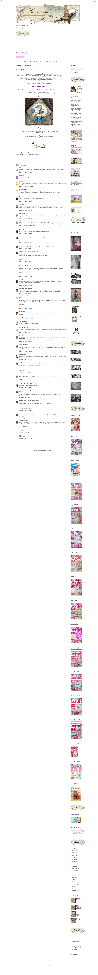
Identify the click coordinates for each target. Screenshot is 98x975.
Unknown (21, 167)
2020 (74, 848)
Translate (75, 72)
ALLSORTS (43, 75)
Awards (68, 61)
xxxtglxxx (21, 362)
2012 (74, 863)
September (75, 872)
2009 (74, 890)
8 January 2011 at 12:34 (25, 201)
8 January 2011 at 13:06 (25, 233)
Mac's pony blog (76, 316)
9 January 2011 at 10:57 (25, 381)
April (73, 881)
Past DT (30, 61)
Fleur (79, 86)
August (74, 873)
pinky (20, 175)
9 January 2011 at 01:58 (25, 372)
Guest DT (35, 61)
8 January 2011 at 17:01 (25, 285)
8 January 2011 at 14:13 (25, 242)
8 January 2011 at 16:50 (25, 276)
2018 (73, 852)
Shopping (62, 61)
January (74, 886)
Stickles (37, 154)
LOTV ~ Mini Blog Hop (78, 919)
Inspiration (55, 61)
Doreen (21, 244)
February (74, 884)
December (74, 866)
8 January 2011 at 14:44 (25, 248)
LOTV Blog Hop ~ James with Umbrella (79, 907)
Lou (20, 279)
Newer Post (20, 447)
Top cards (42, 61)
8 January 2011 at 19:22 (25, 308)
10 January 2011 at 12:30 (26, 428)
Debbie (20, 220)
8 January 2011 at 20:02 (26, 318)
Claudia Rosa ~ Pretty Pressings (27, 251)
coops (20, 311)
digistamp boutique (48, 79)
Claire (20, 229)
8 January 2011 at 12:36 (25, 210)
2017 (73, 854)
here (47, 95)
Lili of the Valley (30, 154)
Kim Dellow (22, 321)
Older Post (64, 447)
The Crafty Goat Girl (24, 288)
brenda (20, 236)
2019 (74, 850)
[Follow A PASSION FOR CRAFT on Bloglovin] (22, 53)
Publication (48, 61)
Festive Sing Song (79, 899)
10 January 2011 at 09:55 (26, 418)
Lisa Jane (21, 213)
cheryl (20, 181)
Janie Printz (22, 344)
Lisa (20, 374)
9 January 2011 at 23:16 (25, 410)
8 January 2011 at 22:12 (25, 341)
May (73, 879)
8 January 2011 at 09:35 (26, 186)
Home (18, 61)
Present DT (24, 61)
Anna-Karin (22, 430)
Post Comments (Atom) (45, 450)
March (73, 883)
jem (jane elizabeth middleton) (26, 383)
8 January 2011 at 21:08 (25, 325)
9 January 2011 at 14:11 (25, 397)
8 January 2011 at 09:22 (26, 178)
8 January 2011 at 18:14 (25, 293)
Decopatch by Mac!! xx (75, 307)
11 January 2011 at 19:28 (25, 438)
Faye (20, 204)
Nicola (20, 413)
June (73, 877)
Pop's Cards (22, 327)
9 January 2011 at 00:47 (26, 359)
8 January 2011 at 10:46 (25, 194)
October (74, 870)
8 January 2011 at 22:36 (25, 351)
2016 (74, 855)
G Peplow (21, 189)
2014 (73, 859)
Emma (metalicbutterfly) (25, 390)
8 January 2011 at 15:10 (25, 261)
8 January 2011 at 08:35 (26, 172)
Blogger (52, 965)
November (74, 868)
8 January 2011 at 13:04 (25, 227)
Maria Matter (22, 420)
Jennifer (21, 354)
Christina (21, 196)
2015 (74, 857)
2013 (73, 861)
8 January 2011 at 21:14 (25, 332)
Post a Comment (21, 441)
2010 (74, 888)
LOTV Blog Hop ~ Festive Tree (79, 913)
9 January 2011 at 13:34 (25, 387)
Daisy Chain (22, 295)
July (73, 875)
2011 (73, 865)
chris (20, 335)
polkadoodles (37, 89)
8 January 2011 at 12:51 (25, 218)
